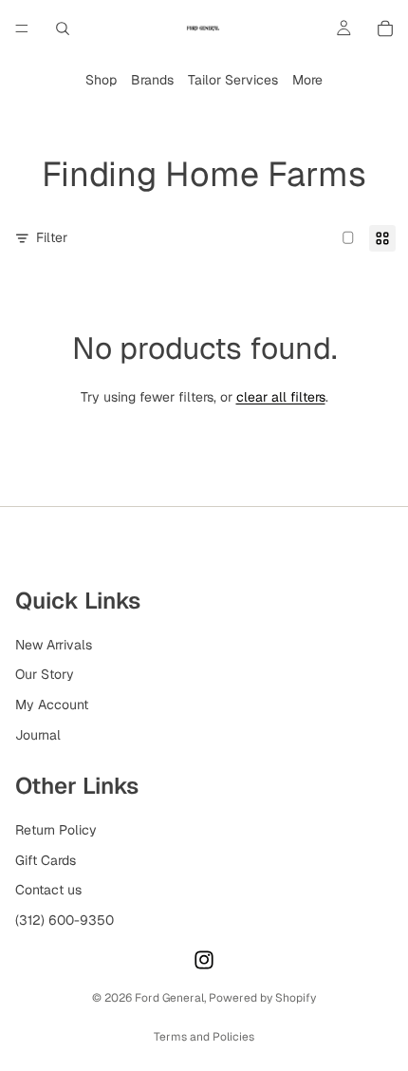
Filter (51, 237)
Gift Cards (45, 859)
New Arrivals (53, 644)
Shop (101, 79)
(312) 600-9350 (64, 920)
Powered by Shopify (262, 997)
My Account (51, 704)
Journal (38, 733)
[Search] (62, 28)
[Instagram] (204, 960)
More (307, 79)
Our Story (44, 674)
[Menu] (22, 28)
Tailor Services (233, 79)
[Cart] (385, 28)
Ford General (169, 997)
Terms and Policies (204, 1036)
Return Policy (56, 829)
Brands (152, 79)
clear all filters (280, 396)
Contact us (48, 889)
